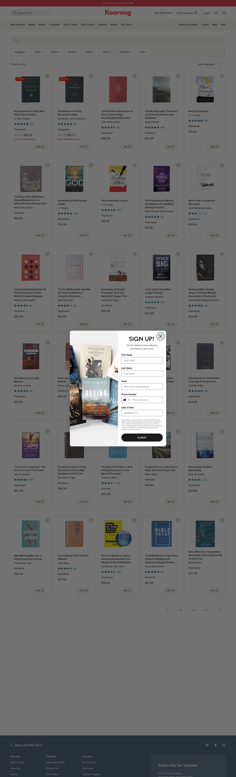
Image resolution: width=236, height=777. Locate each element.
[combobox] (126, 400)
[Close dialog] (161, 336)
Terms (138, 429)
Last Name (126, 368)
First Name (126, 355)
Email (124, 381)
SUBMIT (142, 437)
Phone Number (128, 394)
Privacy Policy (131, 429)
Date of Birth (127, 407)
